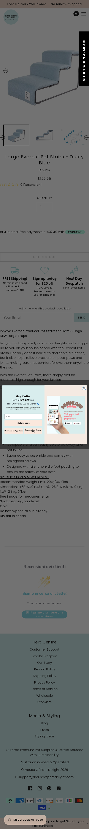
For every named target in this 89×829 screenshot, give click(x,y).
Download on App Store (14, 431)
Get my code (23, 423)
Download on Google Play (33, 430)
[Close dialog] (84, 388)
